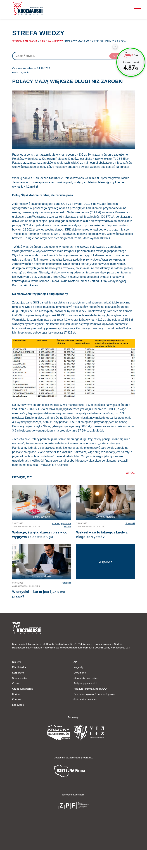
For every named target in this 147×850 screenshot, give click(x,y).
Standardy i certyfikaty (86, 678)
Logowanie (18, 704)
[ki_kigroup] (73, 838)
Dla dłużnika (19, 667)
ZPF (76, 661)
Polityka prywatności (85, 683)
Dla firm (16, 661)
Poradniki (130, 523)
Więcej (104, 561)
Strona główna (24, 41)
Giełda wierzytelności (85, 699)
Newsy (67, 526)
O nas (15, 683)
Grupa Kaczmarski (22, 688)
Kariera (16, 694)
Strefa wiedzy (51, 41)
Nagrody (78, 667)
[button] (27, 8)
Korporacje (18, 672)
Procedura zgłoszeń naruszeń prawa (94, 694)
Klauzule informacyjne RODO (90, 688)
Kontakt (16, 699)
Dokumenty (80, 672)
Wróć (130, 472)
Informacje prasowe (61, 523)
